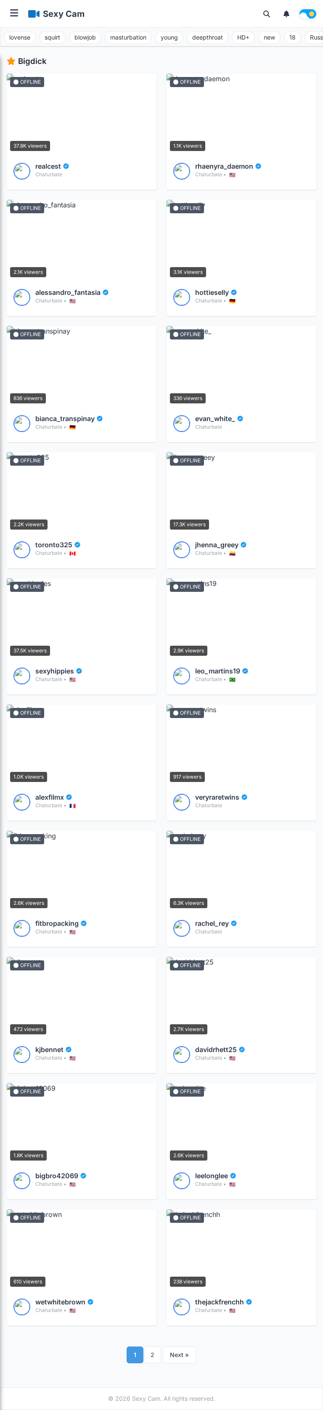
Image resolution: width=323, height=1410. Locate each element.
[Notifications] (286, 13)
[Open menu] (14, 13)
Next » (179, 1354)
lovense (19, 37)
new (269, 37)
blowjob (85, 37)
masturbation (128, 37)
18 (292, 37)
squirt (52, 37)
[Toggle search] (266, 13)
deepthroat (207, 37)
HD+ (243, 37)
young (169, 37)
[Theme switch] (307, 14)
